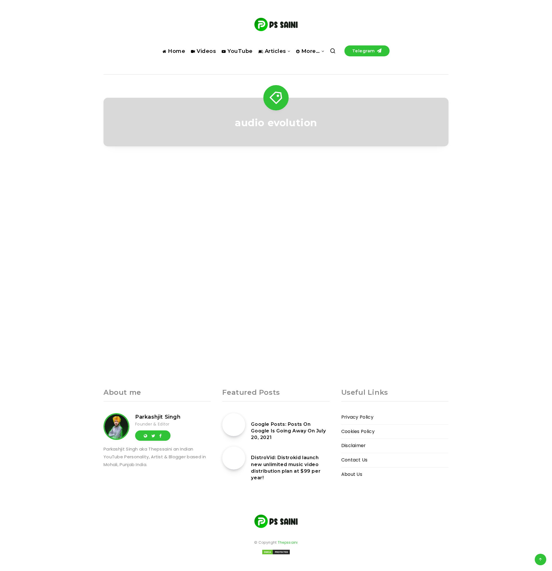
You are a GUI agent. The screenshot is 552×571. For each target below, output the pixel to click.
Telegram (364, 50)
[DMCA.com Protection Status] (276, 554)
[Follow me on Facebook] (160, 435)
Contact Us (354, 460)
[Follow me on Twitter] (153, 435)
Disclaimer (353, 445)
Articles (274, 51)
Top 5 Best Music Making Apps (157, 269)
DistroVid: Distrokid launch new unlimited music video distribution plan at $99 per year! (286, 467)
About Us (351, 474)
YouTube (239, 51)
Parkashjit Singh (158, 417)
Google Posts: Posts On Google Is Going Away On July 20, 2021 (288, 430)
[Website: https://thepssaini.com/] (145, 435)
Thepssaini (288, 542)
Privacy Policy (357, 417)
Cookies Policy (358, 431)
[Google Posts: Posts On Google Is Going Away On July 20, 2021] (233, 424)
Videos (205, 51)
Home (175, 51)
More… (310, 51)
